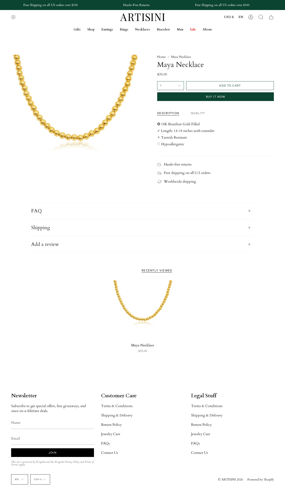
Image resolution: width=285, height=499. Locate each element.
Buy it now (215, 96)
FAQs (105, 443)
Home (161, 57)
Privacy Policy (72, 462)
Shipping (40, 227)
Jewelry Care (110, 434)
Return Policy (111, 424)
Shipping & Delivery (116, 415)
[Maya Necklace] (142, 310)
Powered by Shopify (260, 479)
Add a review (45, 244)
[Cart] (271, 17)
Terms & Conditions (116, 406)
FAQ (36, 211)
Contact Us (109, 452)
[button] (261, 17)
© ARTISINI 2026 (230, 479)
